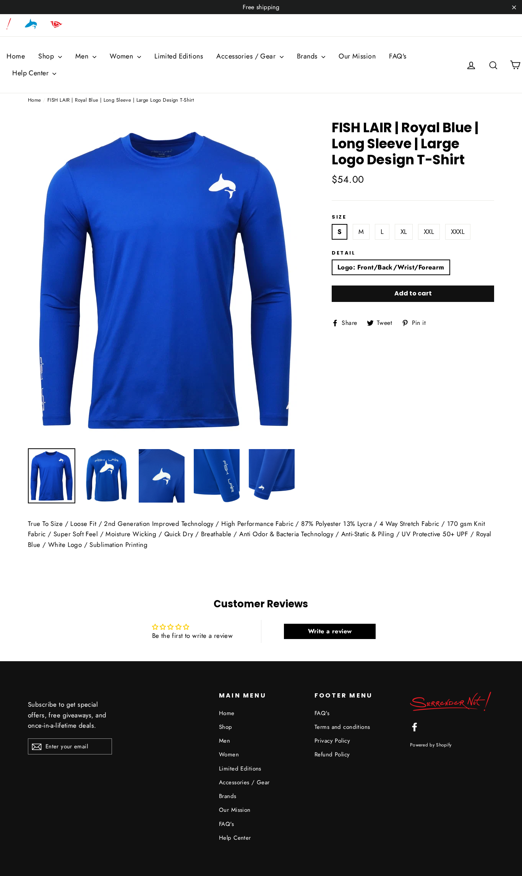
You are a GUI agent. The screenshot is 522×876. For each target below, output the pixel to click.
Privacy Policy (332, 740)
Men (83, 56)
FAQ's (397, 56)
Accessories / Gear (246, 56)
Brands (308, 56)
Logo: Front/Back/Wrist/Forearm (390, 267)
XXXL (458, 231)
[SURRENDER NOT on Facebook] (414, 726)
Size (339, 217)
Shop (47, 56)
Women (122, 56)
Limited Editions (178, 56)
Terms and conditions (342, 727)
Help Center (31, 73)
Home (15, 56)
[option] (165, 280)
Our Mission (357, 56)
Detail (344, 253)
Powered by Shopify (430, 744)
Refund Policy (332, 754)
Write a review (330, 631)
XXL (429, 231)
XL (403, 231)
